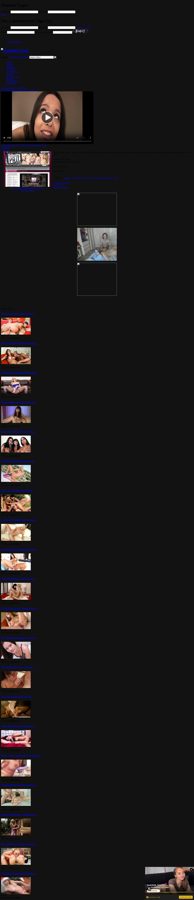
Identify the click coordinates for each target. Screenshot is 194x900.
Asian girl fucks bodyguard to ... (18, 726)
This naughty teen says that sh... (18, 402)
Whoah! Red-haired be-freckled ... (19, 343)
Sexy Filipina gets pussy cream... (18, 637)
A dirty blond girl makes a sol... (18, 461)
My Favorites (11, 81)
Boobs (78, 178)
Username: (5, 12)
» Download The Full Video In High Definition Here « (24, 145)
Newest (9, 64)
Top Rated (10, 69)
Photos (17, 57)
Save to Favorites (61, 183)
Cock (93, 178)
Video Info (5, 147)
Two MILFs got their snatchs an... (19, 844)
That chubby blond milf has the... (19, 372)
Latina (98, 178)
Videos (11, 57)
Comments (5, 150)
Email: (3, 32)
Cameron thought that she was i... (19, 519)
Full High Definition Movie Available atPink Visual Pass (27, 189)
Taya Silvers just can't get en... (17, 696)
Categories (10, 67)
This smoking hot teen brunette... (19, 785)
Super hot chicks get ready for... (18, 431)
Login (3, 14)
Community (11, 83)
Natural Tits (107, 178)
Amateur (67, 178)
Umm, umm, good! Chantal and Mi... (21, 755)
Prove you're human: (43, 32)
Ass (73, 178)
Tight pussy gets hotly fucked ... (18, 313)
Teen (115, 178)
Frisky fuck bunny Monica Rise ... (19, 608)
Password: (43, 12)
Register (13, 42)
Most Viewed (12, 71)
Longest (9, 74)
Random (9, 78)
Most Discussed (13, 76)
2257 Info (58, 185)
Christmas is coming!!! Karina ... (18, 873)
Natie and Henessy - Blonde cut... (19, 814)
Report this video (61, 187)
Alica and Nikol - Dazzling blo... (18, 578)
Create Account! (82, 27)
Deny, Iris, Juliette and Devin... (17, 490)
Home (8, 62)
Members (25, 57)
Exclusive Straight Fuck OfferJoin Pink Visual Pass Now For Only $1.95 (19, 89)
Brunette (85, 178)
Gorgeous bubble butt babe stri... (19, 549)
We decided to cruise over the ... (18, 667)
